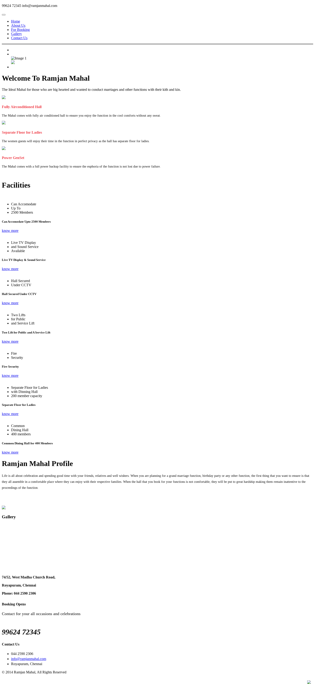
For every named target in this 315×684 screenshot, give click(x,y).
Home (15, 21)
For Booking (20, 30)
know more (10, 231)
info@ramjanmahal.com (28, 659)
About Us (18, 25)
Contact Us (19, 38)
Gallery (16, 34)
